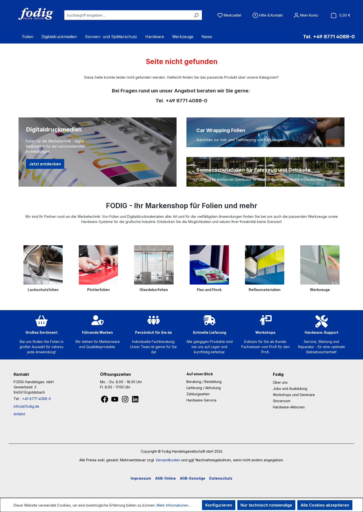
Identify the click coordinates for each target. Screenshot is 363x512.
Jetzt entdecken (45, 163)
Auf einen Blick (199, 374)
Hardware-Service (201, 400)
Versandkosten (168, 460)
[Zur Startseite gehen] (29, 14)
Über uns (280, 382)
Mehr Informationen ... (174, 505)
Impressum (141, 478)
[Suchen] (196, 15)
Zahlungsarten (198, 394)
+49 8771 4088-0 (36, 399)
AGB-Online (165, 478)
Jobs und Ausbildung (290, 388)
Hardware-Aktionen (289, 407)
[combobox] (127, 15)
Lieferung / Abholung (203, 388)
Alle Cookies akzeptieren (325, 505)
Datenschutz (220, 478)
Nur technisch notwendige (266, 505)
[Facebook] (105, 401)
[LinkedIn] (135, 401)
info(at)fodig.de (26, 406)
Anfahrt (19, 414)
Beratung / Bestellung (204, 381)
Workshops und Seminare (294, 395)
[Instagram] (126, 401)
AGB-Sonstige (192, 478)
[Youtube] (115, 401)
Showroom (281, 401)
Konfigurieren (218, 505)
